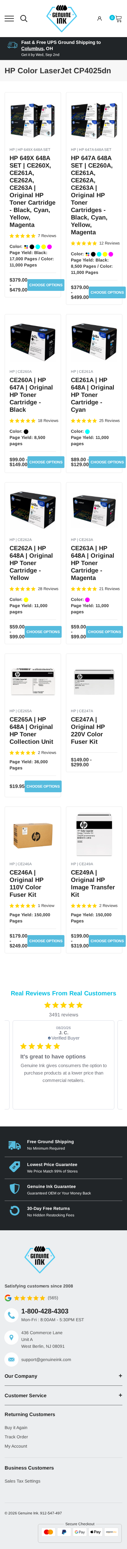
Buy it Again (16, 1427)
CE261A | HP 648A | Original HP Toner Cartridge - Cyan (92, 395)
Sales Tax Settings (22, 1481)
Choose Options (46, 285)
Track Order (16, 1436)
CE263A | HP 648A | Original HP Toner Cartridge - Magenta (92, 563)
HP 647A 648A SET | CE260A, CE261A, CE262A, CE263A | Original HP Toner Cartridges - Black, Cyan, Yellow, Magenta (92, 195)
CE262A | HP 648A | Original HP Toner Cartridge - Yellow (31, 563)
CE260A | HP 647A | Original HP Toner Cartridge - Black (31, 395)
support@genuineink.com (46, 1359)
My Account (16, 1446)
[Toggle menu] (9, 18)
